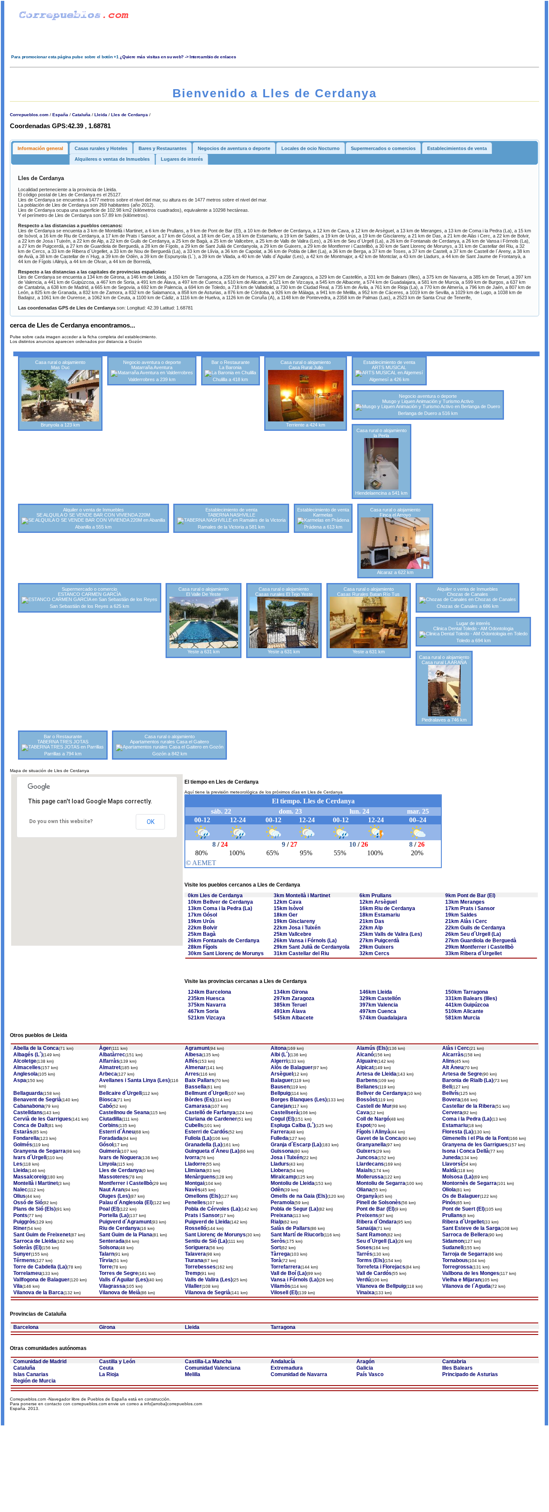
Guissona (282, 1151)
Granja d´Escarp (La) (296, 1145)
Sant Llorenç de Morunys (215, 1235)
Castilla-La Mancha (208, 1362)
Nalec (20, 1190)
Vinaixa (365, 1293)
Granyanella (371, 1145)
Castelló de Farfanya (210, 1112)
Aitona (279, 1048)
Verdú (363, 1280)
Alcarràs (453, 1055)
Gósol (106, 1145)
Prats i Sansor (202, 1215)
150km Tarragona (466, 992)
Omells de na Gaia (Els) (299, 1196)
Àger (105, 1048)
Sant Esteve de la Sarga (471, 1228)
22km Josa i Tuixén (297, 928)
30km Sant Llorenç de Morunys (226, 953)
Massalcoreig (29, 1177)
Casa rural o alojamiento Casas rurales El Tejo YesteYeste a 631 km (284, 620)
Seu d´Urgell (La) (376, 1241)
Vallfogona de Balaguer (41, 1280)
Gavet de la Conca (378, 1138)
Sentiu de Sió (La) (206, 1241)
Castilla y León (117, 1362)
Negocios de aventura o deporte (234, 148)
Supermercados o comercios (383, 148)
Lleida (100, 114)
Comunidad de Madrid (39, 1362)
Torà (276, 1260)
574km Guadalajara (383, 1018)
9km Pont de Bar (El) (470, 896)
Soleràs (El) (27, 1247)
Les (17, 1164)
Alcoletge (24, 1061)
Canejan (281, 1106)
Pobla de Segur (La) (294, 1209)
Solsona (109, 1247)
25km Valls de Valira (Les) (390, 934)
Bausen (280, 1087)
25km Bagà (202, 934)
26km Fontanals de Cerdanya (223, 941)
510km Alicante (464, 1011)
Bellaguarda (28, 1093)
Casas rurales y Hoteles (101, 148)
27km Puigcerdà (379, 941)
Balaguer (282, 1080)
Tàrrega (280, 1254)
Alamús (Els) (372, 1048)
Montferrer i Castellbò (125, 1183)
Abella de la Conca (36, 1048)
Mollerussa (369, 1177)
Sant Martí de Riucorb (297, 1235)
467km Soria (203, 1011)
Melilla (192, 1374)
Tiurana (194, 1260)
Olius (19, 1196)
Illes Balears (457, 1368)
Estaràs (23, 1132)
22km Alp (371, 928)
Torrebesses (200, 1267)
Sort (276, 1247)
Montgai (194, 1183)
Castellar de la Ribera (468, 1106)
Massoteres (113, 1177)
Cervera (452, 1112)
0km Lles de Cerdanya (215, 896)
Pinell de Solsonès (378, 1202)
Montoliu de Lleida (292, 1183)
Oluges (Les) (114, 1196)
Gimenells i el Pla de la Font (475, 1138)
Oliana (364, 1190)
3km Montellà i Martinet (302, 896)
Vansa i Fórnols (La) (295, 1280)
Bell (447, 1087)
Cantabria (454, 1362)
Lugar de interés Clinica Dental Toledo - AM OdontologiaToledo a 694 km (473, 632)
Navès (193, 1190)
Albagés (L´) (28, 1055)
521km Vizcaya (206, 1018)
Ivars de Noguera (120, 1157)
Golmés (22, 1145)
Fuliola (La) (198, 1138)
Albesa (193, 1055)
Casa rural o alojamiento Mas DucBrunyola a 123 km (60, 393)
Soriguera (197, 1247)
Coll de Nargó (372, 1119)
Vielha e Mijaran (461, 1280)
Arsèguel (282, 1074)
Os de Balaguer (461, 1196)
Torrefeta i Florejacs (380, 1267)
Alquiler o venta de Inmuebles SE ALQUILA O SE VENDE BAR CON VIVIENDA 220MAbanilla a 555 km (93, 518)
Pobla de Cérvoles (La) (212, 1209)
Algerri (279, 1061)
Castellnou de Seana (124, 1112)
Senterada (111, 1241)
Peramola (282, 1202)
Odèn (277, 1190)
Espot (363, 1125)
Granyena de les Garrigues (475, 1145)
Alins (448, 1061)
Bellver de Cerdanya (381, 1093)
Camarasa (198, 1106)
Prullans (452, 1215)
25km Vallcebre (292, 934)
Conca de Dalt (30, 1125)
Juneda (451, 1157)
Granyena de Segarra (39, 1151)
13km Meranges (465, 902)
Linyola (108, 1164)
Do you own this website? (61, 821)
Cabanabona (28, 1106)
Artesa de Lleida (376, 1074)
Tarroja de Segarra (465, 1254)
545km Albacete (294, 1018)
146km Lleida (375, 992)
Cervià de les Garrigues (42, 1119)
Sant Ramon (371, 1235)
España (60, 114)
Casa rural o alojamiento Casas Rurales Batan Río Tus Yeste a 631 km (368, 620)
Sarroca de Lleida (34, 1241)
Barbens (366, 1080)
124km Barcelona (209, 992)
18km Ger (286, 915)
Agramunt (197, 1048)
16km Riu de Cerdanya (387, 908)
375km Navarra (207, 1005)
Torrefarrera (286, 1267)
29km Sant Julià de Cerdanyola (312, 947)
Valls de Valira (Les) (208, 1280)
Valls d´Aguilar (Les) (123, 1280)
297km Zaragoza (294, 998)
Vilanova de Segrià (207, 1293)
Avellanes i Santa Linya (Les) (134, 1080)
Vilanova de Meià (119, 1293)
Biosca (107, 1100)
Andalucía (283, 1362)
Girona (107, 1327)
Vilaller (193, 1286)
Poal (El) (109, 1209)
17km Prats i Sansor (470, 908)
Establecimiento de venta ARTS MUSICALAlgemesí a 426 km (389, 371)
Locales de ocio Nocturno (310, 148)
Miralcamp (283, 1177)
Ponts (20, 1215)
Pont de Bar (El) (375, 1209)
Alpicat (365, 1067)
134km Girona (291, 992)
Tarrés (364, 1254)
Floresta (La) (457, 1132)
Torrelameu (27, 1273)
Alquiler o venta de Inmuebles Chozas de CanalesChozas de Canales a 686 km (467, 597)
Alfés (191, 1061)
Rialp (277, 1222)
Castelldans (27, 1112)
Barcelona (26, 1327)
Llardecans (370, 1164)
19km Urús (201, 921)
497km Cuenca (377, 1011)
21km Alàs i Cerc (466, 921)
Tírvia (106, 1260)
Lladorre (195, 1164)
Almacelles (27, 1067)
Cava (362, 1112)
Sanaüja (366, 1228)
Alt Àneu (452, 1067)
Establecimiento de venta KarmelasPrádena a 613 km (323, 518)
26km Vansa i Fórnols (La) (305, 941)
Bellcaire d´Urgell (120, 1093)
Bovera (451, 1100)
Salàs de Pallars (290, 1228)
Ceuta (106, 1368)
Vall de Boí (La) (289, 1273)
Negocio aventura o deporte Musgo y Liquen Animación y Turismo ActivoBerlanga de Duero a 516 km (428, 405)
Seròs (278, 1241)
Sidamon (453, 1241)
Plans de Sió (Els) (34, 1209)
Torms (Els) (370, 1260)
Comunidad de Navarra (299, 1374)
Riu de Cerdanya (119, 1228)
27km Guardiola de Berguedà (480, 941)
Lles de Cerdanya (129, 114)
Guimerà (109, 1151)
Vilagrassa (112, 1286)
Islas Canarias (30, 1374)
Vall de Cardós (374, 1273)
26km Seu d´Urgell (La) (473, 934)
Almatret (110, 1067)
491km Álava (290, 1011)
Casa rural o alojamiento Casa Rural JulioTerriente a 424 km (306, 393)
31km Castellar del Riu (301, 953)
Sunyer (22, 1254)
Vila (17, 1286)
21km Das (371, 921)
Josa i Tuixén (286, 1157)
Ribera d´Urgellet (463, 1222)
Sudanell (452, 1247)
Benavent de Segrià (37, 1100)
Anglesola (25, 1074)
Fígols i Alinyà (373, 1132)
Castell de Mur (374, 1106)
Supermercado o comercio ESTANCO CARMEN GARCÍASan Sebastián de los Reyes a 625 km (89, 597)
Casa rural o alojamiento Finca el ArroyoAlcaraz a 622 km (395, 541)
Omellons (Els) (202, 1196)
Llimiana (195, 1170)
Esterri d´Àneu (117, 1132)
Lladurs (280, 1164)
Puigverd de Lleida (207, 1222)
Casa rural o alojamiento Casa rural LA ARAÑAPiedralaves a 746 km (444, 688)
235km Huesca (206, 998)
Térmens (24, 1260)
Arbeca (108, 1074)
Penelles (195, 1202)
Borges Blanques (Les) (299, 1100)
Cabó (105, 1106)
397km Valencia (378, 1005)
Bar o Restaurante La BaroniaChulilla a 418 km (230, 371)
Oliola (449, 1190)
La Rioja (109, 1374)
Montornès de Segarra (469, 1183)
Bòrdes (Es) (199, 1100)
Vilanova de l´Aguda (466, 1286)
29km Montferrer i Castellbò (479, 947)
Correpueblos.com (29, 114)
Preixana (282, 1215)
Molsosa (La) (458, 1177)
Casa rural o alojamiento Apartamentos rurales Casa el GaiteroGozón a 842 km (169, 745)
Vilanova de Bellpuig (381, 1286)
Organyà (366, 1196)
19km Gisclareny (294, 921)
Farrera (280, 1132)
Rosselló (195, 1228)
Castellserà (285, 1112)
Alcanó (365, 1055)
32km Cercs (374, 953)
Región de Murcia (34, 1381)
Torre (105, 1267)
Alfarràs (109, 1061)
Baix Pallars (199, 1080)
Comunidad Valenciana (213, 1368)
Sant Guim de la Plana (125, 1235)
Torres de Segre (118, 1273)
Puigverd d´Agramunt (125, 1222)
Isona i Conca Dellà (465, 1151)
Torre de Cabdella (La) (40, 1267)
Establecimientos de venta (457, 148)
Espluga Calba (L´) (293, 1125)
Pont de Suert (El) (463, 1209)
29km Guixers (376, 947)
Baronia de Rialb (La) (467, 1080)
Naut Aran (111, 1190)
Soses (364, 1247)
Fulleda (279, 1138)
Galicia (364, 1368)
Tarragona (283, 1327)
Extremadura (287, 1368)
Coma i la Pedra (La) (467, 1119)
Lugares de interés (182, 159)
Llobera (280, 1170)
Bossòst (366, 1100)
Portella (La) (114, 1215)
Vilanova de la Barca (38, 1293)
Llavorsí (452, 1164)
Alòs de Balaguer (292, 1067)
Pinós (449, 1202)
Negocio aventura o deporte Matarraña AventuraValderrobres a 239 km (152, 371)
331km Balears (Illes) (471, 998)
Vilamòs (280, 1286)
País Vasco (369, 1374)
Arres (192, 1074)
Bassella (195, 1087)
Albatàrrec (112, 1055)
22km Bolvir (202, 928)
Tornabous (455, 1260)
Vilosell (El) (284, 1293)
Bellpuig (280, 1093)
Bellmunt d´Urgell (206, 1093)
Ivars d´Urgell (29, 1157)
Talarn (106, 1254)
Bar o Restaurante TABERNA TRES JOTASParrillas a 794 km (62, 745)
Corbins (108, 1125)
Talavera (195, 1254)
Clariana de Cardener (211, 1119)
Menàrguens (200, 1177)
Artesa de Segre (462, 1074)
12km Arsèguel (378, 902)
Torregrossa (457, 1267)
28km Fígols (202, 947)
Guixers (366, 1151)
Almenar (195, 1067)
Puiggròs (24, 1222)
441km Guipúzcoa (467, 1005)
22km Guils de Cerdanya (475, 928)
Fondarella (26, 1138)
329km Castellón (380, 998)
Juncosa (366, 1157)
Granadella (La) (203, 1145)
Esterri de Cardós (206, 1132)
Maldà (449, 1170)
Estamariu (455, 1125)
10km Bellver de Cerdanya (220, 902)
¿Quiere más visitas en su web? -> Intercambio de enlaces (178, 56)
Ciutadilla (110, 1119)
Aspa (19, 1080)
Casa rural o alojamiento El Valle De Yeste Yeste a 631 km (203, 620)
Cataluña (81, 114)
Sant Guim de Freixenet (41, 1235)
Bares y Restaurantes (163, 148)
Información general (40, 148)
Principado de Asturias (470, 1374)
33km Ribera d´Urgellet (473, 953)
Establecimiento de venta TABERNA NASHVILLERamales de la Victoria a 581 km (231, 518)
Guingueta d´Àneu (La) (212, 1151)
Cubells (194, 1125)
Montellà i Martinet (35, 1183)
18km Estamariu (379, 915)
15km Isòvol (288, 908)
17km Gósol (202, 915)
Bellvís (450, 1093)
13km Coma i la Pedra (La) (220, 908)
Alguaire (366, 1061)
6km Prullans (375, 896)
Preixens (367, 1215)
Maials (364, 1170)
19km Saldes (461, 915)
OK (150, 821)
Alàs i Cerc (455, 1048)
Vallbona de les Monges (470, 1273)
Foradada (110, 1138)
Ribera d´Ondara (376, 1222)
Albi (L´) (280, 1055)
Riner (20, 1228)
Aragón (365, 1362)
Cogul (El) (282, 1119)
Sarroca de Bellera (465, 1235)
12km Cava (288, 902)
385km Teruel (290, 1005)
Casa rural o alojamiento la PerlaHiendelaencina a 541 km (381, 462)
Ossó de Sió (27, 1202)
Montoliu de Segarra (380, 1183)
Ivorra (192, 1157)
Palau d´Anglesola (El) (126, 1202)
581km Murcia (462, 1018)
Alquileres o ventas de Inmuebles (112, 159)
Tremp (192, 1273)
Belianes (367, 1087)
